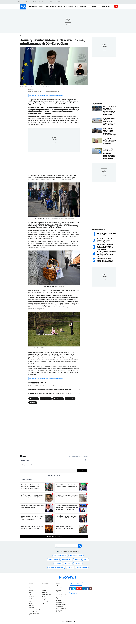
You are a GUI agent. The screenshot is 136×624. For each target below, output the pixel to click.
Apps (43, 596)
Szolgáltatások (46, 583)
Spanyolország (46, 398)
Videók (30, 603)
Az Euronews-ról (59, 585)
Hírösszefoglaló (46, 588)
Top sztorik (97, 103)
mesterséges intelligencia (56, 567)
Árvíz (85, 559)
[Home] (20, 35)
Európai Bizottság (82, 567)
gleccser (77, 559)
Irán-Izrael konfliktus (60, 555)
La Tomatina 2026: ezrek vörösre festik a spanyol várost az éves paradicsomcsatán (49, 386)
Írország (32, 402)
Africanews (45, 601)
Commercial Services (60, 588)
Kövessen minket (46, 594)
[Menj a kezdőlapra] (23, 6)
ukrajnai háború (53, 559)
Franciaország (58, 398)
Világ (46, 6)
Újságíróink (31, 607)
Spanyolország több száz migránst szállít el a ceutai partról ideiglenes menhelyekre (49, 389)
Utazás (60, 6)
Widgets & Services (47, 599)
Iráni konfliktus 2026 (76, 555)
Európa (41, 6)
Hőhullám (68, 563)
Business (53, 6)
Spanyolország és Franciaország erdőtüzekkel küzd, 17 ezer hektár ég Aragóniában (49, 393)
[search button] (66, 2)
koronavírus (33, 398)
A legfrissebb (33, 6)
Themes (31, 583)
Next (65, 6)
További (57, 583)
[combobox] (74, 2)
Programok (31, 605)
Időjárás (44, 590)
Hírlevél (73, 593)
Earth (76, 6)
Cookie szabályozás (60, 594)
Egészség (83, 6)
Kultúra (70, 6)
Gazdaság (78, 563)
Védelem (70, 567)
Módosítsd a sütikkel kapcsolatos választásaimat (60, 610)
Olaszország (70, 398)
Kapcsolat (58, 600)
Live (116, 6)
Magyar (21, 1)
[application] (54, 66)
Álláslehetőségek (59, 602)
